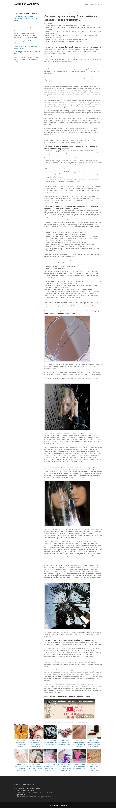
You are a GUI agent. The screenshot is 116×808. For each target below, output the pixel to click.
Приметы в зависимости (71, 722)
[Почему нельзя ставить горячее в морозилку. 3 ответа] (65, 738)
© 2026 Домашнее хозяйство (25, 784)
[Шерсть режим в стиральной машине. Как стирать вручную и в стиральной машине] (36, 762)
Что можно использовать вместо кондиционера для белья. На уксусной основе (25, 18)
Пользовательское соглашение (32, 788)
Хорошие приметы (57, 722)
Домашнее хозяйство (27, 4)
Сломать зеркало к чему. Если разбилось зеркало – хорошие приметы (68, 25)
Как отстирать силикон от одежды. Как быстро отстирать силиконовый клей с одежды (26, 59)
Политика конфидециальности (25, 790)
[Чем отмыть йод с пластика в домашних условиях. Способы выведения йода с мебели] (94, 738)
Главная (85, 4)
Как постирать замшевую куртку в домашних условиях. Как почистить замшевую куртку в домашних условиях (26, 35)
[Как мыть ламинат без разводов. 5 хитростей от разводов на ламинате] (21, 738)
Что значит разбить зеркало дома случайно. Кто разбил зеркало (66, 39)
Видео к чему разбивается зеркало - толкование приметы (64, 42)
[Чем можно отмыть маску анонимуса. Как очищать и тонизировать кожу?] (21, 762)
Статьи (100, 4)
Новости (93, 4)
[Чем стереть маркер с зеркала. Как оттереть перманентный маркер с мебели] (94, 762)
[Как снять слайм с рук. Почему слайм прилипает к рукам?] (79, 762)
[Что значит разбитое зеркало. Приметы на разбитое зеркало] (50, 738)
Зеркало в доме (84, 722)
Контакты (19, 788)
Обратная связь (21, 795)
